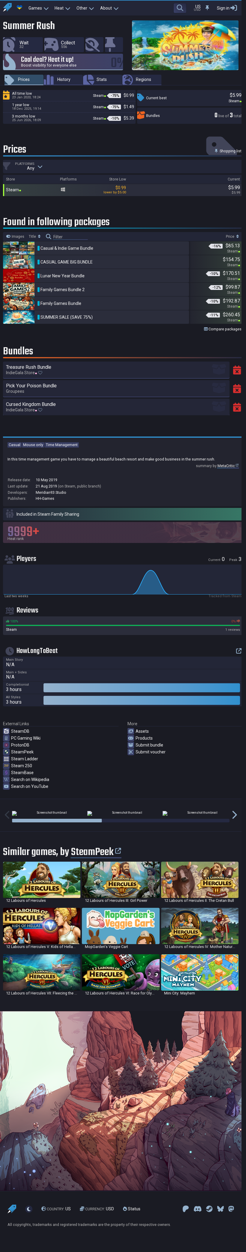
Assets (142, 731)
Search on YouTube (29, 786)
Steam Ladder (24, 758)
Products (144, 738)
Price (230, 236)
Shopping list (230, 151)
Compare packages (225, 329)
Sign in (223, 8)
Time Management (62, 445)
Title (33, 236)
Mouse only (33, 445)
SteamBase (22, 772)
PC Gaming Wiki (25, 738)
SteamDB (20, 731)
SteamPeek (22, 752)
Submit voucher (151, 752)
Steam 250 (21, 765)
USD (99, 1208)
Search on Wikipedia (30, 779)
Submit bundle (149, 745)
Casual (14, 445)
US (59, 1208)
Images (17, 236)
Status (133, 1208)
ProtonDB (20, 745)
